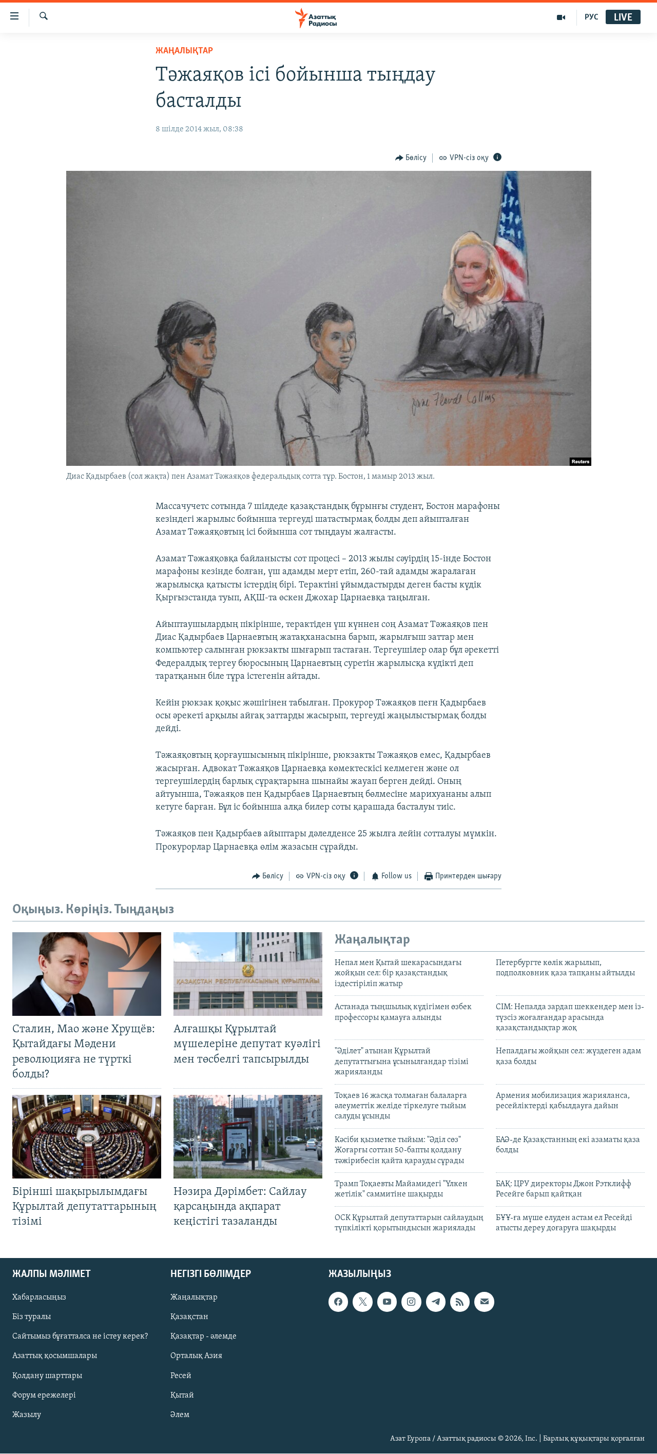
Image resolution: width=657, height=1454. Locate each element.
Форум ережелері (44, 1395)
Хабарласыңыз (39, 1298)
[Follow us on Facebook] (338, 1302)
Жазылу (26, 1415)
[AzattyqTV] (561, 17)
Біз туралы (31, 1317)
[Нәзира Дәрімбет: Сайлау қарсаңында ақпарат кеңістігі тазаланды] (247, 1136)
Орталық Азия (196, 1356)
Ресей (180, 1376)
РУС (591, 17)
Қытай (182, 1395)
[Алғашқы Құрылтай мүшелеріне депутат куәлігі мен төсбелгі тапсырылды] (247, 974)
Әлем (179, 1415)
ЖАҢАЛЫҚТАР (184, 51)
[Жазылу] (484, 1302)
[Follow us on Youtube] (387, 1302)
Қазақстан (189, 1317)
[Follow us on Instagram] (411, 1302)
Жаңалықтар (194, 1298)
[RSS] (460, 1302)
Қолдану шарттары (47, 1376)
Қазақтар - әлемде (203, 1337)
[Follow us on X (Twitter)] (362, 1302)
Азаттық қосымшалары (54, 1356)
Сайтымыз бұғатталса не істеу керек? (80, 1337)
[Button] (411, 158)
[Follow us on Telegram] (436, 1302)
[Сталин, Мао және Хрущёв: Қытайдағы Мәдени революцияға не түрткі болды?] (86, 974)
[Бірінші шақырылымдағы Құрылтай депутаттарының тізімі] (86, 1136)
